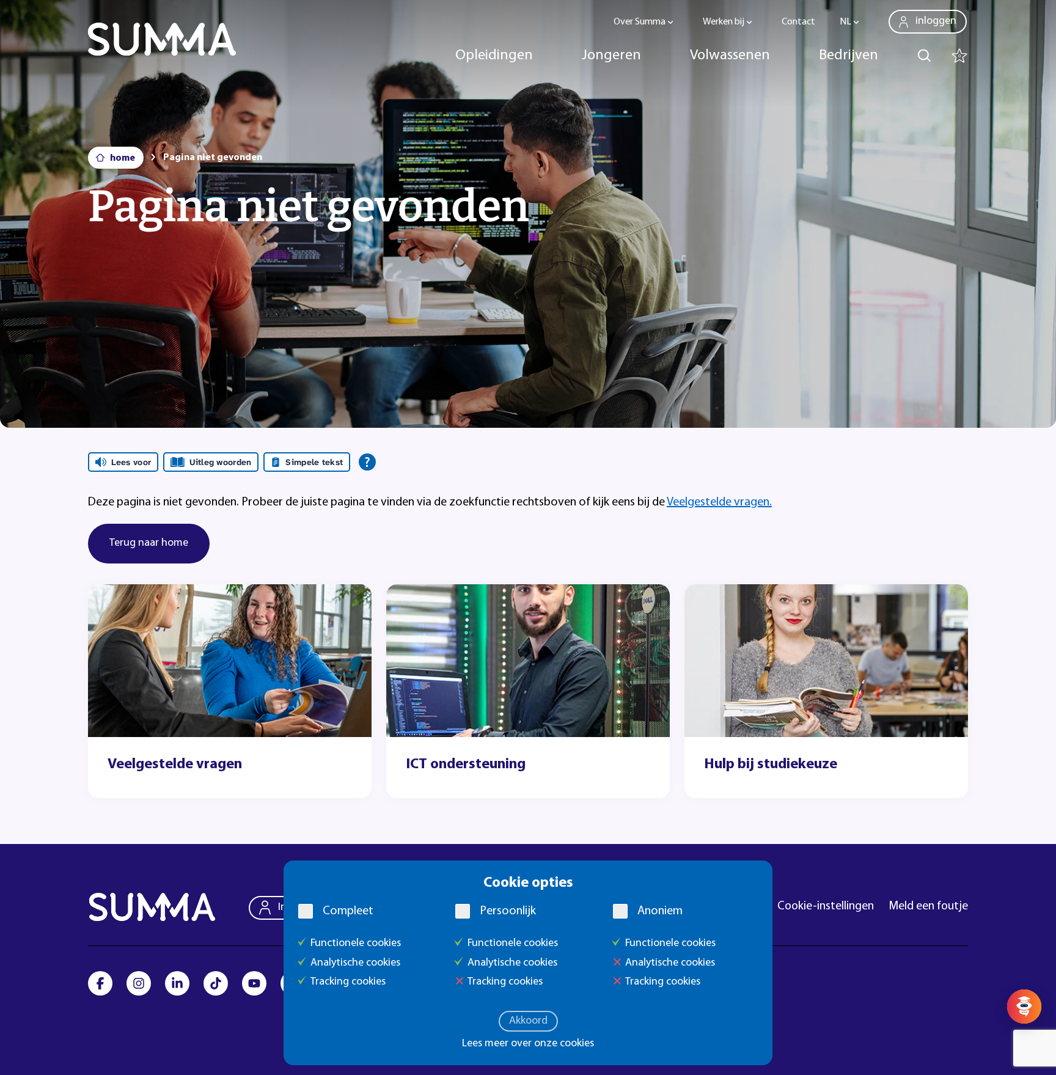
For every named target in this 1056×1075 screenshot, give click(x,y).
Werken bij (723, 22)
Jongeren (611, 55)
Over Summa (640, 22)
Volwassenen (730, 55)
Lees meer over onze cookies (528, 1043)
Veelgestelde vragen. (719, 502)
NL (845, 22)
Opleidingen (494, 55)
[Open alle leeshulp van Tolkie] (367, 462)
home (122, 158)
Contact (798, 22)
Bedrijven (848, 55)
